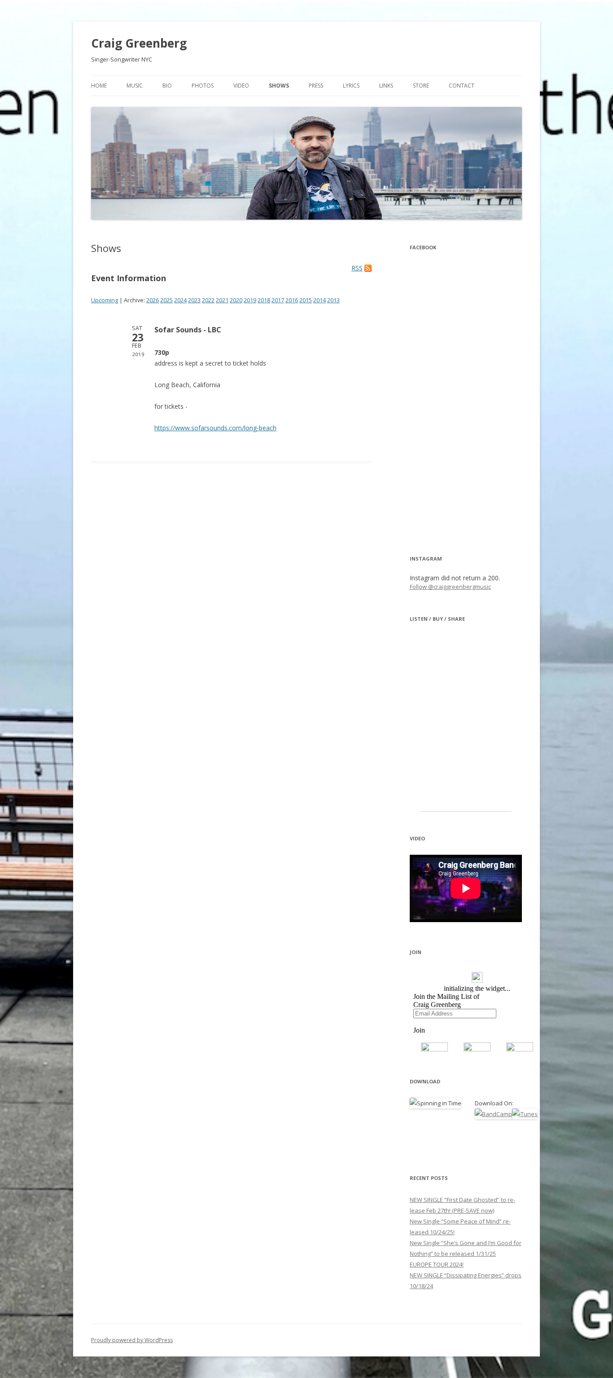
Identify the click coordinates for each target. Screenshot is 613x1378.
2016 (291, 300)
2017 (277, 300)
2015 (305, 300)
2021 (222, 300)
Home (99, 85)
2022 (208, 300)
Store (421, 85)
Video (241, 85)
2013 (333, 300)
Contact (461, 85)
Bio (167, 85)
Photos (203, 85)
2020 (236, 300)
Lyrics (351, 85)
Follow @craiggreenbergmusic (450, 587)
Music (135, 85)
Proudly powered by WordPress (132, 1340)
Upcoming (104, 300)
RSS (357, 268)
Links (386, 85)
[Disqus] (231, 607)
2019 (250, 300)
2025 (166, 300)
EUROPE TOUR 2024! (437, 1264)
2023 (194, 300)
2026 (152, 300)
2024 (180, 300)
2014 (319, 300)
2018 (264, 300)
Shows (279, 85)
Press (316, 85)
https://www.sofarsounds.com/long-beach (215, 428)
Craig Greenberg (139, 43)
